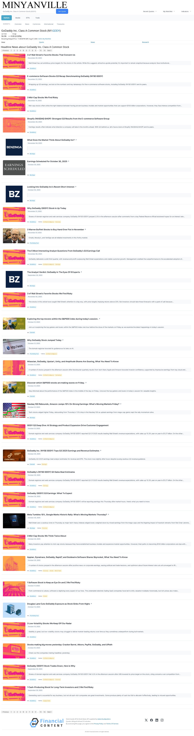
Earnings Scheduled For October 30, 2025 (48, 161)
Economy (58, 222)
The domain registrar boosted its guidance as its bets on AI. (51, 348)
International (48, 24)
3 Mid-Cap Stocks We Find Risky (42, 97)
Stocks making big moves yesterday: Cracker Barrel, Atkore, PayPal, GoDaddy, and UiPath (69, 644)
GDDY (56, 30)
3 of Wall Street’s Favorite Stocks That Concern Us (51, 55)
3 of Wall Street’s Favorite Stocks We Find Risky (49, 293)
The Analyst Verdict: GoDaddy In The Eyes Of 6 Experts (54, 272)
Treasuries (60, 24)
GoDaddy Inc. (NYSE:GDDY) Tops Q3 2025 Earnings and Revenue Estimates (64, 450)
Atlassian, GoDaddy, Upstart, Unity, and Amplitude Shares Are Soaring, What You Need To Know (73, 361)
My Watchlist (167, 11)
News (27, 24)
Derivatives (58, 375)
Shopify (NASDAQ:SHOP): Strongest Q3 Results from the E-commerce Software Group (68, 118)
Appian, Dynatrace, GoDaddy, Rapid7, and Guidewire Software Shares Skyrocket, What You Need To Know (77, 557)
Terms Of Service (112, 724)
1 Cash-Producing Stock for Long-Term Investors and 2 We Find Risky (60, 687)
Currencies (36, 24)
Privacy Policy (98, 724)
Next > (49, 50)
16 (44, 50)
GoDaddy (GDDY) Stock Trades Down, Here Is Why (51, 666)
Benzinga (32, 153)
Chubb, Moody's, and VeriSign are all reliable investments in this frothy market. (58, 238)
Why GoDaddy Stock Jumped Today (45, 340)
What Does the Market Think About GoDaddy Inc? (52, 140)
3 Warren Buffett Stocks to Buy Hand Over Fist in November (56, 229)
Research (145, 42)
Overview (18, 24)
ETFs (28, 18)
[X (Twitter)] (146, 723)
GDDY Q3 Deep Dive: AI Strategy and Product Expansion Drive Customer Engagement (68, 425)
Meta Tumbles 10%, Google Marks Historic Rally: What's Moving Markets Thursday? (68, 514)
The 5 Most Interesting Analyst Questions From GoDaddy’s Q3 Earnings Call (63, 251)
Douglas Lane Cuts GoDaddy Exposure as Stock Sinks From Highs (59, 604)
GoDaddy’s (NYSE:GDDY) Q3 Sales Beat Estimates (51, 472)
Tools (37, 18)
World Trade (58, 570)
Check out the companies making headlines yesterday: (50, 653)
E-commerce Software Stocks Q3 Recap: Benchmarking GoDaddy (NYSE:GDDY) (65, 76)
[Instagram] (162, 723)
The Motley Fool (34, 243)
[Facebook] (151, 723)
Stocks (17, 18)
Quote (41, 42)
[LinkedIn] (156, 723)
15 (40, 50)
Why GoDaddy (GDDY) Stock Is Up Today (46, 208)
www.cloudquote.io (104, 719)
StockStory (33, 68)
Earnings (58, 264)
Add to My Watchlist (44, 39)
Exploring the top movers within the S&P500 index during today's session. (63, 319)
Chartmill (32, 332)
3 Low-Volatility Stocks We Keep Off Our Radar (49, 623)
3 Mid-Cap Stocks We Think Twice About (46, 536)
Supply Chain (46, 700)
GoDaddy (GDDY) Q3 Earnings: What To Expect (49, 493)
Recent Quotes (148, 11)
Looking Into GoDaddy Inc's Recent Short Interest (51, 187)
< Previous (5, 50)
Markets (7, 18)
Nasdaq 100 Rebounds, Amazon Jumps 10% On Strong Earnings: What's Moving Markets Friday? (74, 404)
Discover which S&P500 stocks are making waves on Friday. (57, 383)
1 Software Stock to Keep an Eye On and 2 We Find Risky (53, 582)
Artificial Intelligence (48, 222)
